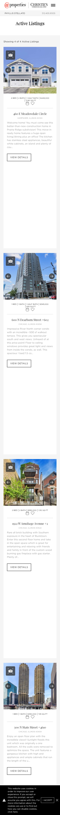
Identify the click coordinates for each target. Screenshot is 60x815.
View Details (19, 157)
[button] (57, 800)
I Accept (47, 800)
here (15, 812)
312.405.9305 (48, 13)
